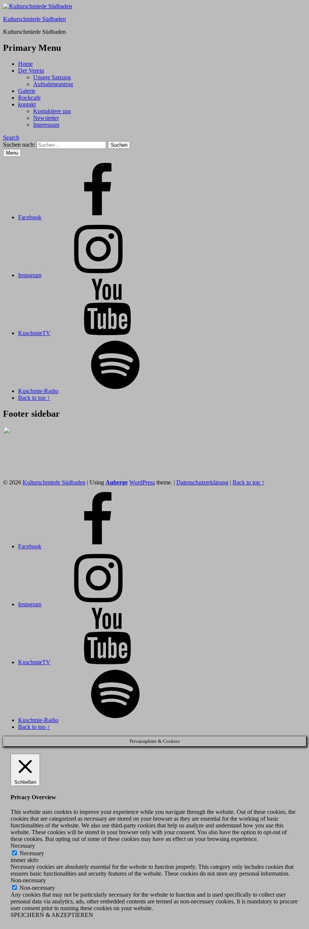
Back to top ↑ (249, 482)
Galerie (26, 91)
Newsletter (46, 118)
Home (25, 64)
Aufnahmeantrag (53, 84)
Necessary (32, 853)
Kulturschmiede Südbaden (34, 19)
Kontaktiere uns (52, 111)
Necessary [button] (23, 845)
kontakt (27, 104)
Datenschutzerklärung (202, 482)
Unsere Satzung (52, 77)
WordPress (142, 482)
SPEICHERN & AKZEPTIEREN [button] (52, 915)
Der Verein (31, 70)
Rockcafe (29, 97)
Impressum (46, 124)
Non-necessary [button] (28, 880)
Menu (12, 153)
